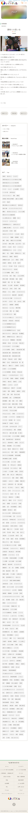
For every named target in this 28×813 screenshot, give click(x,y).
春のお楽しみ (11, 551)
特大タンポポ (5, 708)
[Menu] (25, 2)
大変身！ (13, 349)
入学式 (11, 288)
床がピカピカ (5, 519)
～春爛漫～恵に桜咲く (7, 227)
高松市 (4, 176)
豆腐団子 (15, 641)
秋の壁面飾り (16, 679)
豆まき (8, 362)
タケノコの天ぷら (14, 468)
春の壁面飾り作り (6, 631)
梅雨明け (13, 391)
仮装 (11, 542)
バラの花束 (5, 416)
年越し (14, 275)
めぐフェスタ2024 (19, 586)
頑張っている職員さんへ (7, 647)
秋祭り (20, 506)
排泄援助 (14, 657)
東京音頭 (21, 734)
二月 (17, 622)
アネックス (21, 442)
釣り (8, 253)
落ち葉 (13, 599)
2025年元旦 (5, 619)
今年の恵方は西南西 (6, 625)
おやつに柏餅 (11, 561)
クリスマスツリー (20, 689)
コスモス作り (5, 410)
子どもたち (5, 497)
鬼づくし (22, 532)
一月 (13, 622)
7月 (16, 570)
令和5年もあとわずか (16, 513)
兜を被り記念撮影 (13, 558)
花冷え (4, 635)
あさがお (19, 301)
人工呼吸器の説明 (16, 397)
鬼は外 (8, 202)
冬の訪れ (15, 269)
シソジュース (5, 660)
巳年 (10, 619)
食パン (19, 218)
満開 (10, 638)
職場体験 (9, 593)
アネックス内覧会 (16, 445)
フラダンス (12, 734)
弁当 (15, 301)
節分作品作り (10, 442)
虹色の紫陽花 (5, 397)
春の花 (6, 628)
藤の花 (4, 474)
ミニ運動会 (17, 497)
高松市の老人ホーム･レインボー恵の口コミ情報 (12, 179)
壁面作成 (19, 465)
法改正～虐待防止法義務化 (15, 580)
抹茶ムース (5, 500)
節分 (9, 282)
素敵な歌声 (5, 715)
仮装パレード (19, 336)
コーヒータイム (11, 554)
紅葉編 (22, 679)
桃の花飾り (16, 285)
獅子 (3, 683)
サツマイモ (5, 420)
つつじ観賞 (11, 471)
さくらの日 (13, 461)
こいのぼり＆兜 (6, 468)
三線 (3, 737)
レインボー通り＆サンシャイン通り (9, 545)
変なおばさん (16, 542)
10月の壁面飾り (14, 506)
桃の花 (17, 535)
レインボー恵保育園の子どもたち (9, 323)
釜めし (13, 532)
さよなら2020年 (21, 275)
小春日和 (16, 365)
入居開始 (16, 481)
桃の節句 (4, 285)
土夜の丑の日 (5, 583)
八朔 (21, 535)
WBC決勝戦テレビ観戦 (7, 458)
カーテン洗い (15, 343)
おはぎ (18, 330)
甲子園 (20, 404)
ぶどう (12, 259)
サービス (4, 189)
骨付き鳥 (17, 696)
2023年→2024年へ (14, 526)
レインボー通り (6, 378)
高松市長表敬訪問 (12, 670)
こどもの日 (17, 234)
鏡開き (18, 195)
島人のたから (5, 307)
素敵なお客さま (6, 609)
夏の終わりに (5, 256)
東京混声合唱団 (14, 676)
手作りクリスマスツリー (7, 269)
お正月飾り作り (6, 696)
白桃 (3, 570)
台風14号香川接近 (20, 407)
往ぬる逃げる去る (9, 439)
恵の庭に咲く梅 (15, 362)
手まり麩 (9, 532)
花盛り (12, 538)
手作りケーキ (5, 432)
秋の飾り (11, 423)
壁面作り (15, 381)
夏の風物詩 (5, 400)
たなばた (9, 246)
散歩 (13, 721)
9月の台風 (5, 407)
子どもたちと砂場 (13, 410)
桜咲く (16, 452)
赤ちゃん (16, 423)
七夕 (24, 243)
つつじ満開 (20, 558)
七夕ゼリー (11, 481)
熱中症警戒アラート (10, 577)
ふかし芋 (16, 384)
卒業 (3, 538)
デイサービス (11, 715)
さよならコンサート (14, 548)
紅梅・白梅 (5, 208)
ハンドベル (20, 612)
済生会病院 (21, 651)
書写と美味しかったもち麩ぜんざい (9, 205)
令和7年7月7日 (20, 657)
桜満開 (19, 545)
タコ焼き (8, 737)
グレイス (17, 715)
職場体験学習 (5, 679)
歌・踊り (20, 432)
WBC (12, 452)
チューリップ (15, 227)
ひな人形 (22, 625)
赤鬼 (18, 532)
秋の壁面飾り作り (6, 667)
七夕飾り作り (19, 574)
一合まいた (17, 487)
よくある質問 (15, 189)
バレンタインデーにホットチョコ (15, 208)
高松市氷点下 (15, 619)
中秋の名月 (5, 320)
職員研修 (20, 590)
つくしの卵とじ (22, 641)
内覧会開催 (9, 445)
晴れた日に (21, 343)
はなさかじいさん (6, 452)
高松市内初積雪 (6, 702)
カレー (21, 237)
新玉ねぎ (4, 291)
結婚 (24, 301)
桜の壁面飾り (22, 538)
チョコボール (14, 503)
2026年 (12, 696)
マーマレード (5, 221)
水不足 (23, 391)
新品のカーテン (15, 449)
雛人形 (9, 449)
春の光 (21, 449)
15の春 (7, 538)
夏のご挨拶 (20, 484)
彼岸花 (12, 667)
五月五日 (21, 471)
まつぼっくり (21, 266)
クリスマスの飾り (6, 606)
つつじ (9, 291)
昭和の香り (22, 599)
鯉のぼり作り (14, 718)
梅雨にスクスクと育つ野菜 (16, 240)
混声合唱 (19, 712)
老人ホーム (9, 176)
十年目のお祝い (6, 548)
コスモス (18, 420)
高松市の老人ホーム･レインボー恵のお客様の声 (12, 186)
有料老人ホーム (18, 253)
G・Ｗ (17, 554)
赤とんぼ (17, 667)
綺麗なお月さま (19, 474)
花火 (24, 253)
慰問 (17, 734)
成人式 (21, 529)
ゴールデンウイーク (21, 291)
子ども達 (10, 266)
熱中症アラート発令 (6, 404)
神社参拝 (4, 282)
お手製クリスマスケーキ (19, 692)
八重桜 (16, 644)
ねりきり (9, 622)
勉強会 (11, 256)
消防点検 (11, 705)
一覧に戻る (14, 113)
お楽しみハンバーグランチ (8, 234)
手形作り (4, 381)
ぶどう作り (14, 590)
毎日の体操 (19, 339)
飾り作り (4, 246)
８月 (17, 400)
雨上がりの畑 (16, 394)
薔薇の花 (4, 564)
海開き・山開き (6, 574)
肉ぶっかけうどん (15, 737)
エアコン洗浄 (5, 426)
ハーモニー (20, 676)
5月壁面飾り (21, 718)
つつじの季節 (5, 558)
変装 (15, 429)
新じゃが (12, 474)
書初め (20, 359)
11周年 (20, 503)
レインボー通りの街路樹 (7, 686)
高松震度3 (5, 554)
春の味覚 (9, 641)
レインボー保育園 (15, 436)
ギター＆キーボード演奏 (7, 298)
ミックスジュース (17, 298)
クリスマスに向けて (6, 346)
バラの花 (4, 724)
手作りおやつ (13, 465)
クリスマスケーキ (21, 522)
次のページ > (23, 113)
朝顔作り (20, 728)
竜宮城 (12, 253)
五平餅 (21, 259)
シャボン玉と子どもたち (13, 375)
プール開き (13, 574)
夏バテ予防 (5, 663)
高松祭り (23, 663)
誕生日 (13, 291)
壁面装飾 (16, 237)
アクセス (22, 189)
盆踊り (22, 487)
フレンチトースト (15, 625)
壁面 (9, 391)
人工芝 (20, 381)
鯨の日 (12, 493)
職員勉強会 (13, 339)
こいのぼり (5, 471)
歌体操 (17, 731)
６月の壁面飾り (14, 728)
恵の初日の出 (17, 439)
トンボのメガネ (18, 673)
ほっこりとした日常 (6, 513)
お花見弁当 (5, 551)
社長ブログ (5, 131)
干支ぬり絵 (10, 359)
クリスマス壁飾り (15, 346)
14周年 (20, 683)
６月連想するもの (6, 388)
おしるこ (4, 449)
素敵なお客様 (17, 699)
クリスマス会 (5, 275)
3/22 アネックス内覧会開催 (8, 455)
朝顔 (13, 400)
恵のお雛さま (5, 705)
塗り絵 (9, 343)
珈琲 (3, 657)
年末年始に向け (13, 519)
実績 (14, 195)
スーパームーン (6, 493)
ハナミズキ (16, 647)
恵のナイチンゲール (6, 333)
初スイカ (4, 487)
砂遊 (13, 477)
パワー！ (20, 426)
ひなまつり (12, 628)
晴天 (13, 570)
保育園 (8, 503)
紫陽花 (21, 477)
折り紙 (11, 230)
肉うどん (4, 490)
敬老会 (17, 259)
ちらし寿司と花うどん (7, 218)
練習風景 (11, 304)
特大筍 (4, 644)
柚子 (3, 522)
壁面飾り (4, 384)
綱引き (4, 336)
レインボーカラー (20, 413)
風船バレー (5, 365)
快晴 (8, 474)
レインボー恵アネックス (7, 314)
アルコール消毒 (21, 211)
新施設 (17, 311)
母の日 (22, 234)
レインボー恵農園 (6, 272)
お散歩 (16, 471)
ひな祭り (22, 365)
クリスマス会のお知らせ (7, 429)
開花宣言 (16, 631)
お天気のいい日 (11, 654)
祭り (3, 599)
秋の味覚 (10, 420)
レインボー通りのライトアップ (9, 689)
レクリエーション (13, 221)
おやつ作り (5, 301)
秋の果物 (8, 599)
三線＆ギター (5, 734)
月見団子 (4, 262)
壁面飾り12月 (14, 606)
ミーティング (5, 580)
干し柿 (15, 266)
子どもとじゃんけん (6, 413)
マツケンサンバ (6, 615)
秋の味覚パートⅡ (20, 416)
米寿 (12, 699)
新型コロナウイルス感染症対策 (9, 214)
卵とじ (4, 712)
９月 (23, 490)
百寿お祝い (5, 670)
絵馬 (3, 439)
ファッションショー (16, 490)
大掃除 (15, 686)
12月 (14, 516)
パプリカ (19, 250)
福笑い (4, 622)
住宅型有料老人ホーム (7, 224)
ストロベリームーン (6, 477)
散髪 (15, 314)
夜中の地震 (18, 551)
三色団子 (4, 641)
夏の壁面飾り (11, 663)
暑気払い (17, 663)
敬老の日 (16, 256)
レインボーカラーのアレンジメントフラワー (11, 596)
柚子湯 (7, 522)
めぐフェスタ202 (10, 586)
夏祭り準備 (18, 307)
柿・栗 (14, 262)
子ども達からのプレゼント (8, 673)
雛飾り (4, 211)
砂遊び (17, 477)
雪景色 (17, 702)
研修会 (18, 282)
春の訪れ (14, 372)
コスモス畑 (15, 593)
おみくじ (4, 442)
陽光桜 (12, 378)
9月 (15, 493)
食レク (14, 246)
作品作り (4, 654)
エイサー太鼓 (5, 311)
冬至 (10, 275)
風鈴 (10, 400)
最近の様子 (14, 295)
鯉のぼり (9, 381)
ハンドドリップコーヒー (12, 602)
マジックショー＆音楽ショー (8, 317)
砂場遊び (16, 378)
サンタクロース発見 (6, 436)
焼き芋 (19, 262)
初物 (20, 468)
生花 (22, 596)
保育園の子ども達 (6, 259)
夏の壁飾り (19, 660)
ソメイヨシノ (5, 638)
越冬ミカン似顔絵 (19, 198)
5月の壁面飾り (14, 651)
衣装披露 (19, 429)
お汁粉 (4, 532)
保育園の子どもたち (11, 336)
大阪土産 (4, 535)
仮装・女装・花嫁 (13, 432)
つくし (14, 638)
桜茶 (17, 628)
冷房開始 (17, 567)
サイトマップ (21, 793)
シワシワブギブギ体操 (7, 516)
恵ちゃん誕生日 (15, 683)
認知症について (6, 731)
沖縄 (10, 311)
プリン (21, 375)
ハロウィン (5, 266)
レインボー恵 (5, 192)
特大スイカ (18, 577)
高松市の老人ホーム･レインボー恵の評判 (11, 182)
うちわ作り (22, 731)
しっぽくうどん (14, 615)
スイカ (14, 250)
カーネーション (6, 237)
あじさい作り (18, 243)
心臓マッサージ (6, 728)
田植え (7, 240)
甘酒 (14, 407)
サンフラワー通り (6, 651)
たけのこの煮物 (10, 644)
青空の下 (13, 388)
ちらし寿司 (10, 285)
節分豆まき (20, 205)
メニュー (9, 189)
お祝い (4, 503)
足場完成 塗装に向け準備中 (8, 198)
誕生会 (10, 500)
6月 (9, 567)
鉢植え (20, 644)
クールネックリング (18, 583)
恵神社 (20, 279)
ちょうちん (12, 307)
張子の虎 (4, 359)
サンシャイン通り (6, 461)
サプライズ (22, 696)
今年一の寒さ (22, 619)
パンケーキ (8, 657)
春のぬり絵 (20, 372)
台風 (8, 394)
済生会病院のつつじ (6, 721)
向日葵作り (5, 481)
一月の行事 (16, 529)
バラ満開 (9, 724)
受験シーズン (9, 529)
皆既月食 (4, 343)
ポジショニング (6, 339)
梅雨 (3, 240)
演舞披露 (8, 683)
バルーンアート (19, 317)
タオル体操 (19, 388)
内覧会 (4, 445)
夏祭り (4, 253)
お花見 (19, 461)
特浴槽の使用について (11, 712)
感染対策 (4, 593)
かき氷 (9, 490)
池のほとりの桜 (21, 638)
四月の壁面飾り (10, 635)
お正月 (15, 359)
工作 (17, 599)
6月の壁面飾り (18, 654)
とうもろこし (20, 246)
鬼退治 (16, 442)
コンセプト (15, 176)
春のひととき (5, 288)
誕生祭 (4, 506)
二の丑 (11, 583)
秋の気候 (10, 407)
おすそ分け (5, 243)
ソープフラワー (12, 416)
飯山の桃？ (8, 570)
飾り (3, 692)
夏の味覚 (22, 567)
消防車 (16, 705)
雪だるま (12, 702)
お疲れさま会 (14, 333)
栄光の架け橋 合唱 (20, 349)
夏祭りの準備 (14, 404)
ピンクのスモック (17, 564)
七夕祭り (12, 731)
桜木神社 (4, 465)
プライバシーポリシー (7, 195)
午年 (9, 699)
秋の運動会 (21, 333)
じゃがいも (10, 384)
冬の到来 (15, 612)
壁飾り (12, 272)
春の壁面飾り (12, 708)
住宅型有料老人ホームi (7, 250)
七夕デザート (12, 660)
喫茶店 (4, 602)
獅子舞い (9, 262)
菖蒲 (15, 230)
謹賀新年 (22, 436)
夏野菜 (4, 586)
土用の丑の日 (10, 484)
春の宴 (16, 538)
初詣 (17, 279)
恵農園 (12, 237)
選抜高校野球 (22, 452)
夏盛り (21, 400)
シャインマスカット (6, 590)
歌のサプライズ (6, 676)
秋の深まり (10, 509)
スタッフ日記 (3, 103)
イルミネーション (21, 519)
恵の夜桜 (22, 378)
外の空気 (15, 458)
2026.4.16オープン (6, 718)
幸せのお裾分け (6, 526)
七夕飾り (4, 391)
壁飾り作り (22, 481)
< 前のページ (4, 113)
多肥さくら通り (20, 708)
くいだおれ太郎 (11, 535)
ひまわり (4, 484)
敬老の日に (11, 497)
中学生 (11, 679)
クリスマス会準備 (6, 349)
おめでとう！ (5, 304)
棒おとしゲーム (6, 542)
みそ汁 (4, 202)
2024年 (21, 526)
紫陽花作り (5, 567)
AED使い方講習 (16, 724)
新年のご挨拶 (5, 279)
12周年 (20, 593)
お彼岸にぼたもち (16, 224)
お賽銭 (4, 529)
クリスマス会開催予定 (7, 612)
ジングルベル (13, 522)
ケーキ (14, 500)
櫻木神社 (4, 699)
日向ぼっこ (5, 375)
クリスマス (19, 516)
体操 (19, 288)
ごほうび (10, 301)
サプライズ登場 (14, 609)
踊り (10, 397)
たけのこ (16, 635)
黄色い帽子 (10, 564)
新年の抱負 (12, 279)
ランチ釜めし (21, 615)
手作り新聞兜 (21, 721)
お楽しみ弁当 (5, 230)
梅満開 (14, 218)
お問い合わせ (12, 192)
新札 (3, 577)
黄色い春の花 (22, 705)
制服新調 (4, 509)
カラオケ (22, 227)
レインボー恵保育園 (12, 368)
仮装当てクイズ (9, 692)
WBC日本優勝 (17, 455)
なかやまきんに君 (13, 426)
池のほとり (22, 548)
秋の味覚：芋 (5, 423)
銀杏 (15, 509)
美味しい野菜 (11, 243)
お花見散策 (21, 631)
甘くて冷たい (10, 487)
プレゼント (20, 500)
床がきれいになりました (12, 211)
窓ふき (19, 686)
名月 (8, 506)
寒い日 (17, 272)
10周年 (13, 413)
